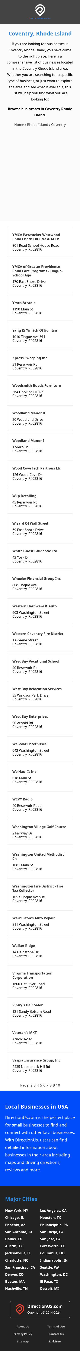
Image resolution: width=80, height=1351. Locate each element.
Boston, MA (15, 1281)
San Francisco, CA (20, 1267)
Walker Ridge (23, 945)
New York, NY (16, 1210)
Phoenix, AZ (15, 1225)
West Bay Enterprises (30, 716)
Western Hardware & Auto (34, 606)
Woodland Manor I (28, 440)
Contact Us (56, 1334)
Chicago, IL (14, 1217)
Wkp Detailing (24, 495)
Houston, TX (50, 1217)
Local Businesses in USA (36, 1106)
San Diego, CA (52, 1232)
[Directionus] (40, 18)
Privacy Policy (22, 1334)
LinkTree (55, 1341)
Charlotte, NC (16, 1260)
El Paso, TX (49, 1281)
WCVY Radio (22, 799)
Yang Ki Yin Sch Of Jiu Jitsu (34, 330)
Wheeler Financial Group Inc (36, 578)
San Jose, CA (50, 1239)
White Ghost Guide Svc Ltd (34, 551)
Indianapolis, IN (54, 1260)
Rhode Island (37, 124)
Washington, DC (54, 1274)
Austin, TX (14, 1246)
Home (19, 124)
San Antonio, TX (18, 1232)
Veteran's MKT (24, 1032)
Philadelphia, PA (54, 1225)
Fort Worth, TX (52, 1246)
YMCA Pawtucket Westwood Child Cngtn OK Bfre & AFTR (36, 236)
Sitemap (23, 1341)
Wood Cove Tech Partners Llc (36, 468)
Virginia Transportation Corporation (32, 975)
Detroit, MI (49, 1288)
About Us (23, 1326)
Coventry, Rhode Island (40, 33)
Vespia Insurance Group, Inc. (36, 1060)
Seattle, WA (49, 1267)
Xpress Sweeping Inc (29, 358)
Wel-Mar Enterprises (29, 744)
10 (58, 1085)
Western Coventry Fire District (37, 633)
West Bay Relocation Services (37, 689)
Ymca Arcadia (24, 302)
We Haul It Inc (24, 771)
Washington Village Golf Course (39, 826)
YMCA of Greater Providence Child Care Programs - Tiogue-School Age (37, 271)
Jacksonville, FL (18, 1253)
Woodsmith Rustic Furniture (36, 385)
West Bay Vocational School (35, 661)
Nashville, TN (16, 1288)
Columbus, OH (52, 1253)
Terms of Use (56, 1326)
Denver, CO (14, 1274)
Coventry (58, 124)
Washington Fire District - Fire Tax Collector (37, 888)
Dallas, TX (13, 1239)
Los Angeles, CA (53, 1210)
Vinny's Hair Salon (28, 1005)
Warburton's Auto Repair (33, 918)
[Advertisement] (40, 174)
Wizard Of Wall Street (30, 523)
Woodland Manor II (28, 413)
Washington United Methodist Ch (38, 856)
